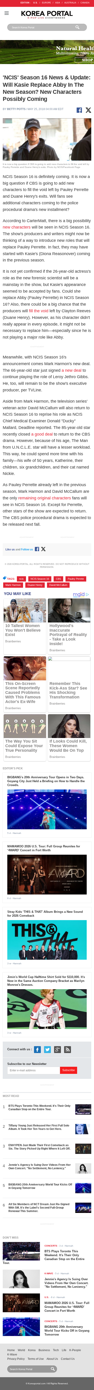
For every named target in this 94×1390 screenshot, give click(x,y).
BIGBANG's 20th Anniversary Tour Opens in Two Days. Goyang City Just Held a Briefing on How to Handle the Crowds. (46, 781)
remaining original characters (44, 498)
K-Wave (12, 1354)
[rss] (67, 1049)
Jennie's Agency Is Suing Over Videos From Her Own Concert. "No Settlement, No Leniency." (39, 1166)
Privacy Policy (16, 1358)
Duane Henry (35, 585)
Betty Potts (16, 109)
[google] (57, 1049)
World (21, 1350)
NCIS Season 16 (40, 578)
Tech (56, 1350)
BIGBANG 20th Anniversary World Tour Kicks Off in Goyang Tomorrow (66, 1330)
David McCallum (58, 585)
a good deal (42, 434)
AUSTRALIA (70, 3)
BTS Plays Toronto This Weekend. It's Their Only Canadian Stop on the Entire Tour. (39, 1107)
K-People (75, 1350)
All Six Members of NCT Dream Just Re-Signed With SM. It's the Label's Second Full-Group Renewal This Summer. (38, 1208)
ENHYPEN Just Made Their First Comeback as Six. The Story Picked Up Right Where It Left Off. (39, 1147)
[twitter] (47, 1049)
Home (11, 1350)
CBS (58, 578)
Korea (32, 1350)
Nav (7, 13)
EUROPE (46, 3)
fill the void (38, 311)
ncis (21, 578)
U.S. (35, 3)
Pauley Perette (76, 578)
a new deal (71, 370)
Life (64, 1350)
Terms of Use (36, 1358)
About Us (52, 1358)
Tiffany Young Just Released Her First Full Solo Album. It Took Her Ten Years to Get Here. (38, 1127)
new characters (17, 227)
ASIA (57, 3)
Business (44, 1350)
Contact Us (68, 1358)
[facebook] (37, 1049)
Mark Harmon (13, 585)
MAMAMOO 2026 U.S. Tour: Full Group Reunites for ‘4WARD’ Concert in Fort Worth (43, 848)
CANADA (85, 3)
